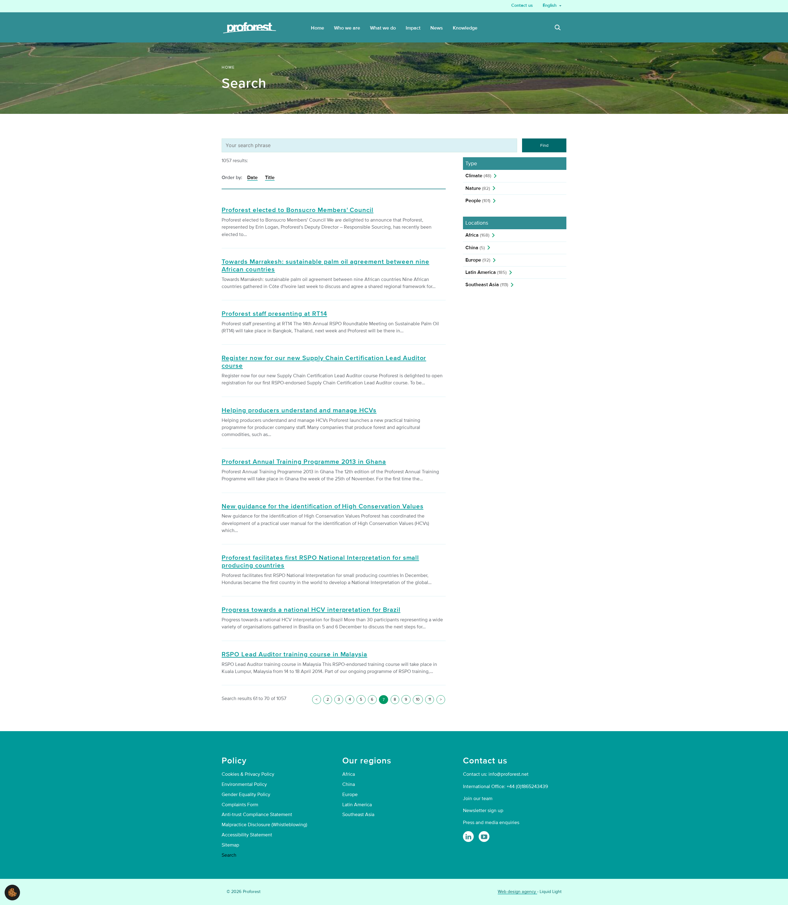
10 (418, 699)
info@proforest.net (508, 774)
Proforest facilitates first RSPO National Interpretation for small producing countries (320, 561)
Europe (477, 260)
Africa (477, 235)
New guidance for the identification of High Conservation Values (322, 506)
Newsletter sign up (483, 810)
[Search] (557, 28)
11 (429, 699)
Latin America (486, 272)
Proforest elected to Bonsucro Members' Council (297, 210)
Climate (478, 176)
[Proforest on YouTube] (484, 836)
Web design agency (517, 891)
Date (252, 177)
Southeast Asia (486, 285)
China (475, 248)
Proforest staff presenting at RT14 (274, 314)
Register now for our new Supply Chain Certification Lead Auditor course (324, 362)
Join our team (477, 798)
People (477, 201)
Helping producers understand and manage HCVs (299, 410)
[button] (12, 892)
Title (270, 177)
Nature (477, 188)
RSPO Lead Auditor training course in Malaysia (294, 654)
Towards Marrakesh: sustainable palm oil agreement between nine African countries (325, 265)
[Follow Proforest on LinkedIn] (468, 836)
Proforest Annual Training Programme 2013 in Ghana (304, 462)
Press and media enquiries (491, 822)
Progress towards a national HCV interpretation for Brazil (311, 610)
